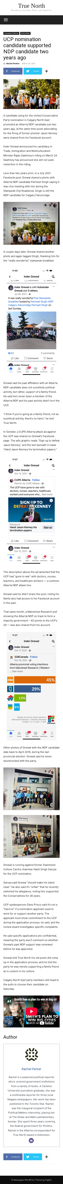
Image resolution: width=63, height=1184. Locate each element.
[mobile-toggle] (5, 19)
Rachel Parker (12, 63)
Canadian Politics (11, 33)
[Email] (31, 1140)
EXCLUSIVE (25, 33)
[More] (46, 71)
